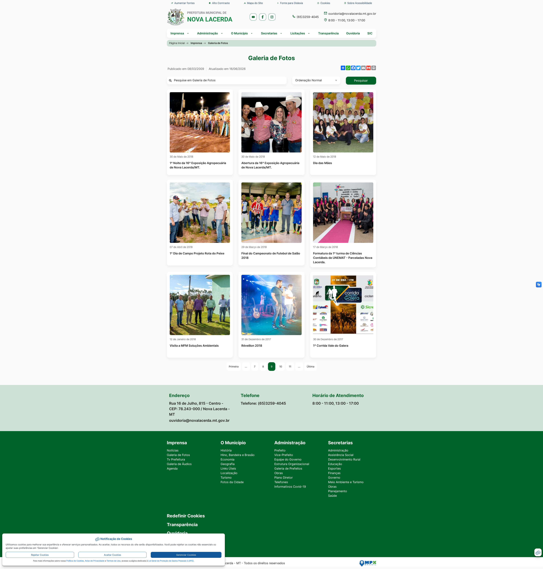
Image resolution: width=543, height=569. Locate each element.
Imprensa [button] (177, 33)
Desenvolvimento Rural (344, 459)
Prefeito (279, 450)
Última (310, 366)
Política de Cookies (75, 561)
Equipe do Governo (287, 459)
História (226, 450)
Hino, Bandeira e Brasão (238, 455)
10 (280, 366)
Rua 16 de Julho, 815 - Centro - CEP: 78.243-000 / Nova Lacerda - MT (199, 409)
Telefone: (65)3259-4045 (263, 403)
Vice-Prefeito (283, 455)
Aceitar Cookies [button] (112, 554)
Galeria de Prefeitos (288, 468)
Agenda (172, 468)
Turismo (226, 477)
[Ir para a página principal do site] (200, 16)
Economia (227, 459)
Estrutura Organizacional (291, 464)
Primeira (234, 366)
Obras (278, 473)
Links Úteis (228, 468)
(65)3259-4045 (308, 17)
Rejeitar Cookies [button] (40, 554)
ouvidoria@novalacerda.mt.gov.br (352, 13)
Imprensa (196, 43)
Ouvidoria (353, 33)
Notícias (172, 450)
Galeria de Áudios (179, 464)
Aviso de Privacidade (94, 561)
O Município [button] (239, 33)
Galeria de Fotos (178, 455)
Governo (334, 477)
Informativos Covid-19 (290, 486)
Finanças (334, 473)
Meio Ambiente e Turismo (346, 482)
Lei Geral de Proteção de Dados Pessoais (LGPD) (171, 561)
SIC (369, 33)
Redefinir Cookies (186, 516)
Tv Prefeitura (176, 459)
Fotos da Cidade (232, 482)
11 (290, 366)
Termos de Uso (113, 561)
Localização (229, 473)
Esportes (334, 468)
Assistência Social (340, 455)
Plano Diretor (283, 477)
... (246, 366)
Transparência (328, 33)
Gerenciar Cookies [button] (186, 554)
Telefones (281, 482)
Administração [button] (207, 33)
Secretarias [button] (269, 33)
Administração (338, 450)
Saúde (332, 495)
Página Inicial (177, 43)
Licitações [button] (297, 33)
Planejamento (337, 491)
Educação (335, 464)
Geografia (228, 464)
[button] (323, 3)
